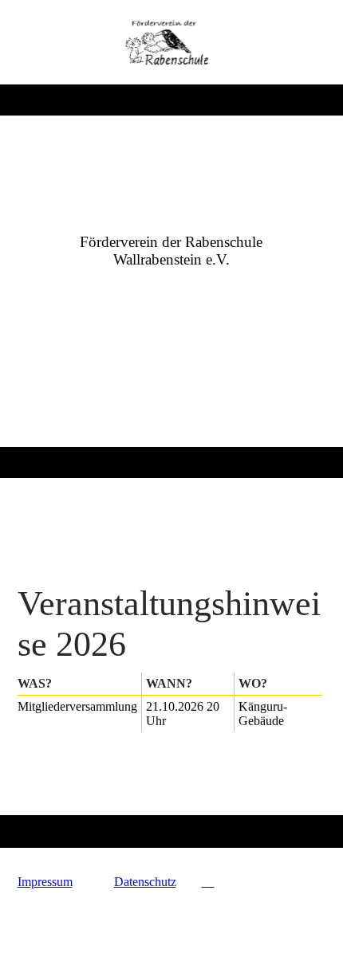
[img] (172, 42)
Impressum (45, 881)
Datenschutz (145, 881)
